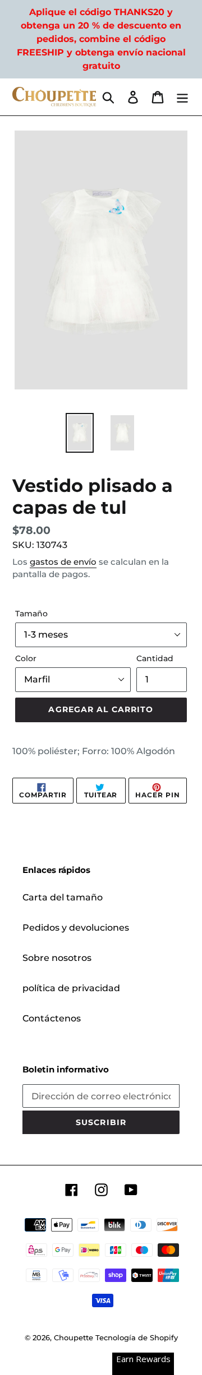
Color (25, 658)
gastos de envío (63, 561)
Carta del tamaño (62, 897)
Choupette (73, 1337)
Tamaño (31, 613)
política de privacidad (71, 988)
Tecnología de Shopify (136, 1337)
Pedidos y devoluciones (75, 927)
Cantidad (154, 658)
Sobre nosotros (56, 958)
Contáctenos (51, 1018)
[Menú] (182, 97)
